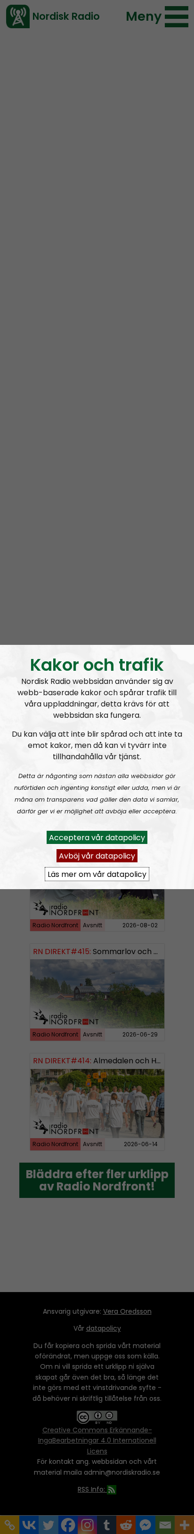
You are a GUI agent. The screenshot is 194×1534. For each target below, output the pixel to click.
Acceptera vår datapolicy (97, 837)
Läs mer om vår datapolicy (97, 873)
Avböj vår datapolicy (97, 855)
